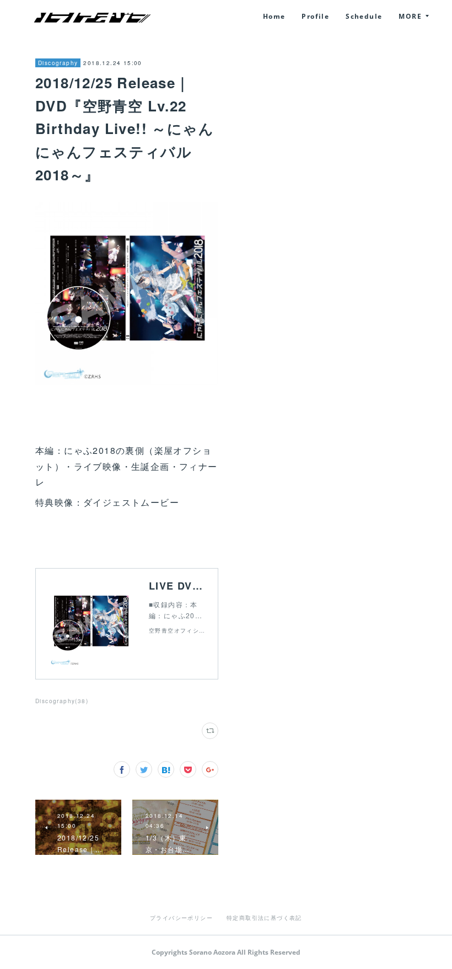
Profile (315, 16)
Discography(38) (61, 701)
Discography (58, 63)
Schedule (364, 16)
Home (274, 16)
